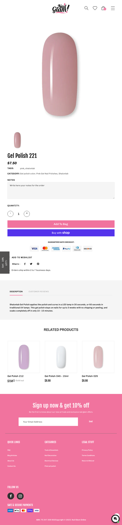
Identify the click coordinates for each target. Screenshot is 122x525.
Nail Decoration (50, 455)
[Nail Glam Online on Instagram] (20, 496)
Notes (11, 180)
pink (22, 168)
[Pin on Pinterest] (39, 264)
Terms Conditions (88, 455)
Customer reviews (39, 291)
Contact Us (11, 466)
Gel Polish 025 (90, 376)
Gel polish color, (28, 173)
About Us (10, 461)
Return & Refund (88, 461)
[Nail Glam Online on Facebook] (10, 496)
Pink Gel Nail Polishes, (47, 173)
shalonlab (30, 168)
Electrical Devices (51, 461)
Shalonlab (63, 173)
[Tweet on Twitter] (32, 264)
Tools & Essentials (51, 450)
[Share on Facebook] (25, 264)
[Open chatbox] (115, 519)
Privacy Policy (87, 450)
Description (16, 291)
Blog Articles (12, 455)
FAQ (8, 450)
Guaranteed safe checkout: (61, 242)
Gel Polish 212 (15, 376)
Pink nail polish (50, 466)
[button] (5, 262)
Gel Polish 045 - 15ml (56, 376)
